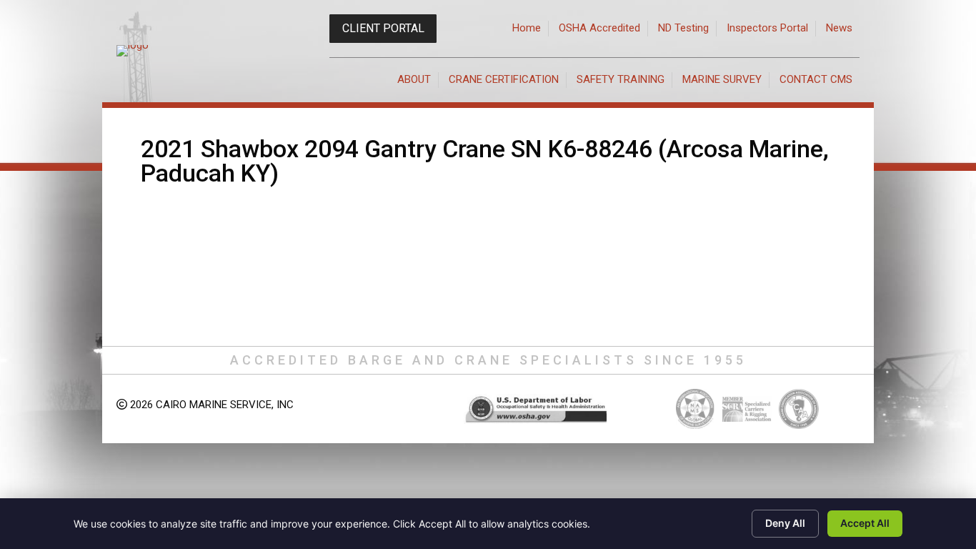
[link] (527, 28)
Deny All (785, 523)
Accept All (865, 523)
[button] (383, 28)
